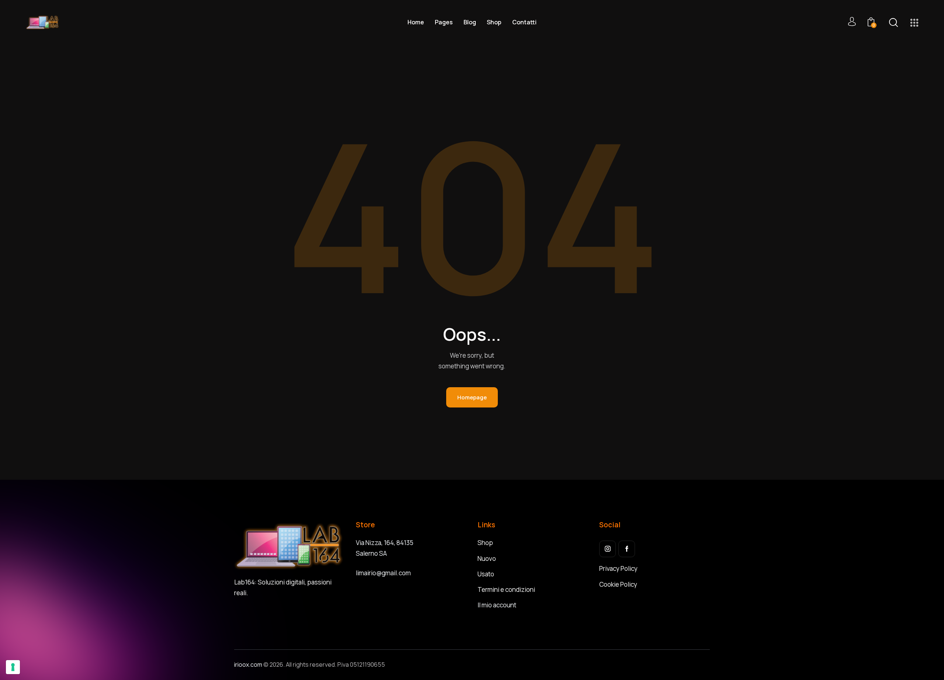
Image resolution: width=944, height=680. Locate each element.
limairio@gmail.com (383, 573)
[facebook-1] (626, 549)
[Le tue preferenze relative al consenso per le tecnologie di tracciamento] (13, 667)
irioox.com (248, 664)
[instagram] (607, 549)
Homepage (472, 397)
